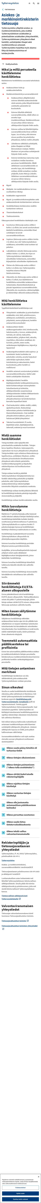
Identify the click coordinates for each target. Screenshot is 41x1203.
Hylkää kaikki (20, 1193)
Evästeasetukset (21, 1187)
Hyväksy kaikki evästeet (20, 1199)
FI (30, 3)
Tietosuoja (10, 9)
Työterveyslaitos (8, 860)
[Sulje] (38, 1177)
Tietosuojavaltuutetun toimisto (14, 921)
